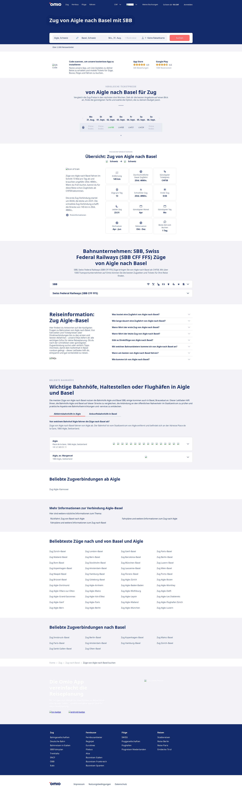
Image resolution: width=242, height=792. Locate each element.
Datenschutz (121, 784)
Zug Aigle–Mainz (93, 591)
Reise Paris (162, 745)
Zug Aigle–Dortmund (59, 585)
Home (52, 662)
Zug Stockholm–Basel (95, 562)
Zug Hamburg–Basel (95, 574)
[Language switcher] (131, 4)
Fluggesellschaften (131, 741)
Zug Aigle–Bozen (165, 579)
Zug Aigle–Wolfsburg (131, 591)
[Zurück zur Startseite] (57, 5)
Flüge (84, 4)
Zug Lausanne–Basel (130, 568)
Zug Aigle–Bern (56, 607)
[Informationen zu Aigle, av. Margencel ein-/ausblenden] (187, 457)
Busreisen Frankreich (96, 761)
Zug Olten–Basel (93, 648)
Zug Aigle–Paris (92, 602)
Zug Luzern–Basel (165, 562)
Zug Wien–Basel (164, 568)
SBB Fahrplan (56, 749)
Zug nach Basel (72, 662)
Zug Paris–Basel (164, 551)
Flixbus (89, 749)
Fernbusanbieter (94, 737)
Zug (67, 4)
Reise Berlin (163, 741)
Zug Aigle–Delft (164, 591)
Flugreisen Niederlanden (134, 749)
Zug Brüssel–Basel (58, 579)
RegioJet (90, 741)
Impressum (79, 784)
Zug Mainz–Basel (165, 637)
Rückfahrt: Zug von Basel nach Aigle (67, 518)
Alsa (88, 753)
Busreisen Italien (94, 757)
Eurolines (90, 745)
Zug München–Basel (130, 562)
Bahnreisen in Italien (60, 745)
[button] (115, 38)
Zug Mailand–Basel (58, 557)
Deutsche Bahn (57, 741)
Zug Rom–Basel (56, 562)
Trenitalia (54, 753)
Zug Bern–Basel (92, 557)
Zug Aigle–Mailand (130, 602)
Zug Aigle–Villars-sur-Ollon (62, 591)
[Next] (159, 118)
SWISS (125, 737)
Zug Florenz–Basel (129, 574)
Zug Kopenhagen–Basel (60, 568)
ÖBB (52, 761)
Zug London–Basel (94, 551)
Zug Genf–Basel (128, 551)
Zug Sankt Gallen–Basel (60, 648)
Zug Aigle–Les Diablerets (168, 596)
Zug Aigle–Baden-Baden (132, 585)
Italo (52, 765)
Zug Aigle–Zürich (129, 579)
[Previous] (83, 118)
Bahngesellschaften (59, 737)
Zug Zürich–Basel (57, 551)
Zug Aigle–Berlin (93, 607)
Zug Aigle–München (130, 607)
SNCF (52, 757)
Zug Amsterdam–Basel (96, 568)
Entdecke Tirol (164, 749)
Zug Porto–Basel (164, 574)
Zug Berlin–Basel (165, 557)
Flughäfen (127, 745)
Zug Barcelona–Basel (131, 557)
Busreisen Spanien (95, 765)
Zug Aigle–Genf (56, 602)
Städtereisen (163, 737)
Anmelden (188, 5)
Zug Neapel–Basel (57, 574)
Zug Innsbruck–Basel (59, 637)
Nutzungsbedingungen (100, 784)
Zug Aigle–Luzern (165, 607)
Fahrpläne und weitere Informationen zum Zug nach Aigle (149, 518)
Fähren (92, 4)
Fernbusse (91, 732)
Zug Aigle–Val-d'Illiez (95, 596)
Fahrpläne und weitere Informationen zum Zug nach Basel (78, 522)
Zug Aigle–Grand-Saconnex (62, 596)
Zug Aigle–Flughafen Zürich (170, 602)
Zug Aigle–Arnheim (94, 585)
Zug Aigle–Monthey (166, 585)
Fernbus (75, 4)
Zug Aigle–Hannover (59, 489)
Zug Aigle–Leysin (129, 596)
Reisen (160, 732)
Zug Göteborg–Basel (95, 579)
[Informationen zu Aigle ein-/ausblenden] (187, 443)
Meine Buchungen (150, 5)
